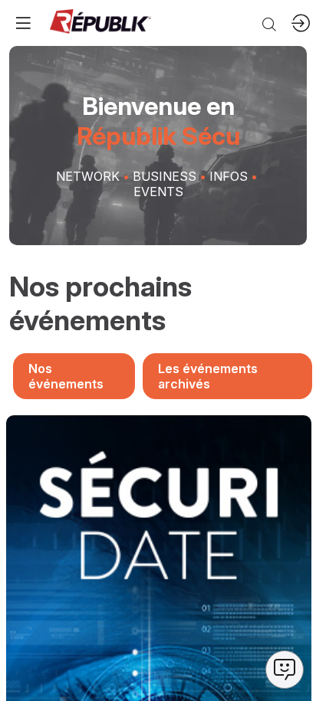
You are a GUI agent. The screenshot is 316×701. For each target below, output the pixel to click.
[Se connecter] (300, 23)
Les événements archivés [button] (208, 376)
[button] (23, 23)
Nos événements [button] (66, 376)
